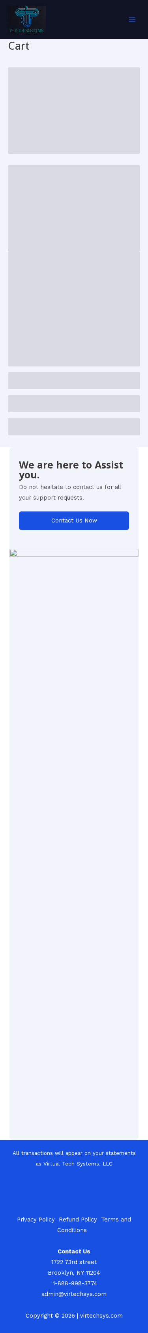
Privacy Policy (36, 1219)
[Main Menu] (132, 19)
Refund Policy (78, 1219)
